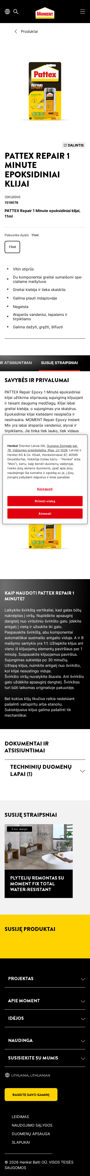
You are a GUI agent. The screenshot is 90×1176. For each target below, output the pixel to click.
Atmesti (45, 513)
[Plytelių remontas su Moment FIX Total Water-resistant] (39, 861)
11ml (12, 247)
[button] (45, 770)
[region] (45, 479)
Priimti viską (45, 501)
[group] (45, 92)
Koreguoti (45, 489)
